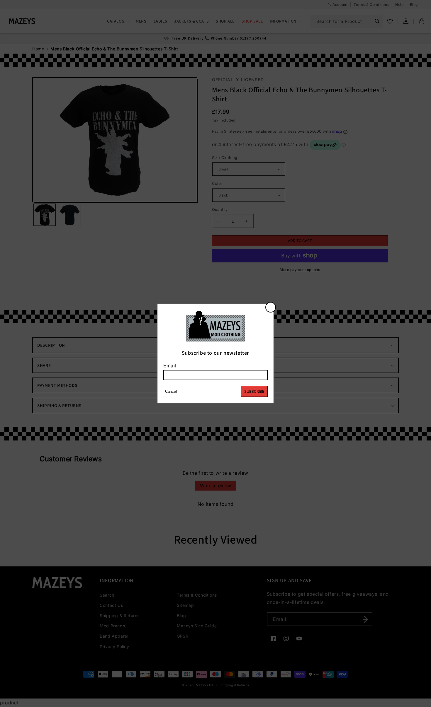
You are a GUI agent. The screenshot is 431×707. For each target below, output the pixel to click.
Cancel (171, 391)
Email (169, 365)
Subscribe (254, 391)
